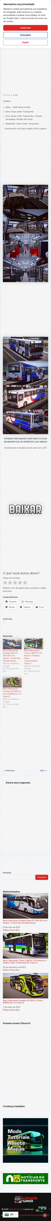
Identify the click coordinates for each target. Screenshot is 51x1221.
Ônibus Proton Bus (11, 930)
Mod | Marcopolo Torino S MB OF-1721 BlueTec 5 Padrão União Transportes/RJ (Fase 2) (25, 961)
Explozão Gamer (15, 1209)
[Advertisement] (25, 67)
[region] (25, 24)
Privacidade (35, 1215)
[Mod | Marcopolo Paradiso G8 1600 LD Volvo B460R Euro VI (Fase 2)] (12, 682)
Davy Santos (22, 1215)
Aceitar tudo (25, 28)
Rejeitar (25, 42)
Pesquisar (7, 872)
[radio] (5, 583)
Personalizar (25, 35)
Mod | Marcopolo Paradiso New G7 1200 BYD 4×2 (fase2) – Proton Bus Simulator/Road (12, 655)
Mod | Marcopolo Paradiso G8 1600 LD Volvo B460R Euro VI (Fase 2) (23, 1001)
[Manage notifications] (45, 1215)
